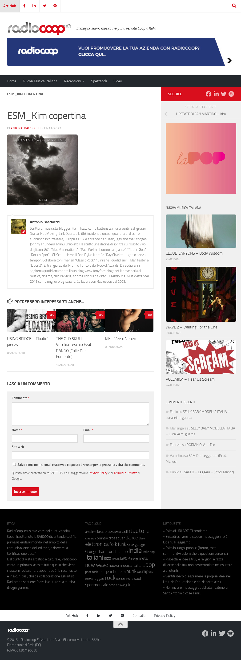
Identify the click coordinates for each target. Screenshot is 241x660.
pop (150, 564)
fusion (130, 544)
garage (140, 544)
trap (131, 584)
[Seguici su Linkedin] (216, 94)
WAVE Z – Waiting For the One (191, 327)
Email (88, 430)
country (102, 538)
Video (117, 81)
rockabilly (122, 578)
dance (132, 538)
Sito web (18, 447)
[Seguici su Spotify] (231, 94)
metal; (144, 558)
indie (135, 550)
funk (122, 544)
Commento (20, 398)
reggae (98, 578)
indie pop (149, 552)
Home (11, 81)
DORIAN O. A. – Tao (200, 445)
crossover (116, 538)
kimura (115, 558)
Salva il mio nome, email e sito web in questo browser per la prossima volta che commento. (81, 465)
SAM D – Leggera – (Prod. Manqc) (209, 472)
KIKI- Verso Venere (121, 338)
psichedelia (116, 571)
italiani (94, 557)
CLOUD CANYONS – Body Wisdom (194, 253)
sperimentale (96, 584)
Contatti (139, 615)
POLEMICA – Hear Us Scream (190, 379)
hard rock (107, 551)
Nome (17, 430)
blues (109, 531)
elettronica (97, 544)
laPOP (125, 558)
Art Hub (9, 6)
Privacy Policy (98, 473)
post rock (91, 572)
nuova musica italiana (127, 565)
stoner (114, 585)
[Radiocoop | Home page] (39, 28)
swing (123, 585)
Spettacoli (99, 81)
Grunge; (91, 551)
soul (137, 578)
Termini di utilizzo (125, 473)
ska (130, 579)
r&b (139, 572)
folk (113, 544)
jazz (107, 558)
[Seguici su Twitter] (223, 94)
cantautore (135, 530)
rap (145, 571)
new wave (96, 565)
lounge (134, 558)
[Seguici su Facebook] (208, 94)
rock (110, 577)
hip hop (121, 551)
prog (102, 572)
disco (142, 538)
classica (90, 538)
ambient (90, 532)
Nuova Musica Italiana (40, 81)
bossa (117, 532)
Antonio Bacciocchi (26, 128)
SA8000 (42, 536)
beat (100, 532)
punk (131, 571)
